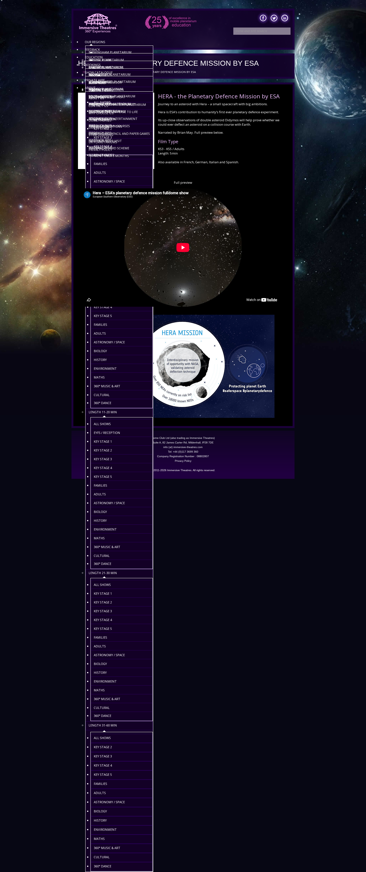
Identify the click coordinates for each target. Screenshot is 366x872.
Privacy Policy (183, 460)
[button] (355, 861)
